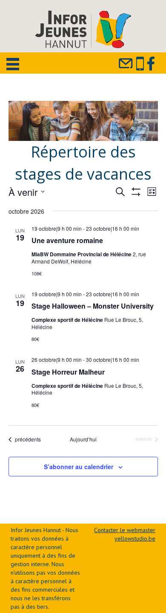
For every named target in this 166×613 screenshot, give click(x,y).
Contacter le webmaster (124, 530)
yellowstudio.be (134, 538)
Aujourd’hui (83, 439)
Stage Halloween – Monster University (92, 306)
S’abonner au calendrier (78, 466)
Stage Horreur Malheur (68, 372)
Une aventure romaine (67, 240)
